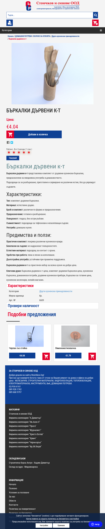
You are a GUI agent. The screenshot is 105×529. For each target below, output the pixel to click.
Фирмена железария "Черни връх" (25, 442)
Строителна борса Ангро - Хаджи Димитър (29, 462)
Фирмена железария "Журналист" (25, 430)
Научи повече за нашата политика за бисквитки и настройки (52, 518)
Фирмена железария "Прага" (22, 426)
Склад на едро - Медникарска (23, 466)
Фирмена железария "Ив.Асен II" (24, 422)
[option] (52, 73)
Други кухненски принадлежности (55, 291)
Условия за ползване (19, 492)
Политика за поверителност (22, 509)
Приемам (61, 525)
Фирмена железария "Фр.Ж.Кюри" (25, 446)
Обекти (12, 500)
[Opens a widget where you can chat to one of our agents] (95, 524)
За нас (12, 496)
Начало (12, 484)
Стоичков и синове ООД (20, 413)
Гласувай (13, 158)
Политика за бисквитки (20, 513)
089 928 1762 (15, 389)
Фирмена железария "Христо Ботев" (26, 434)
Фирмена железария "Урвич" (22, 438)
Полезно (13, 488)
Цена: (10, 119)
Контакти (13, 504)
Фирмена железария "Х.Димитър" (25, 417)
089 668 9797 (15, 392)
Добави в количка (38, 134)
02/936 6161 (15, 386)
